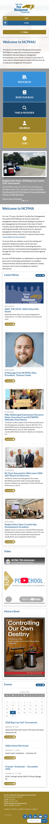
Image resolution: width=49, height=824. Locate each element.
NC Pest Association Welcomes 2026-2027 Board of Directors (24, 474)
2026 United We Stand (16, 745)
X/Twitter (14, 809)
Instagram (35, 809)
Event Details (9, 737)
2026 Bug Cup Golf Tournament (21, 722)
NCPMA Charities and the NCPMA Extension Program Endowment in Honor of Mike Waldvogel (24, 192)
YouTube (27, 809)
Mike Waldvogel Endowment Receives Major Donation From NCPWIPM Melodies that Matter (24, 417)
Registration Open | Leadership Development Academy (21, 525)
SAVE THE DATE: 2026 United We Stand (22, 310)
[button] (3, 177)
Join (26, 18)
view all (39, 275)
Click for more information (12, 199)
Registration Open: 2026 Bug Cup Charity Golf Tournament (23, 181)
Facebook (7, 809)
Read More (9, 324)
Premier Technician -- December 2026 (21, 767)
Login (26, 23)
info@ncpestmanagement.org (17, 803)
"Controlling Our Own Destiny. (13, 237)
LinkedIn (21, 809)
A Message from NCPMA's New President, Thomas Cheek (20, 373)
